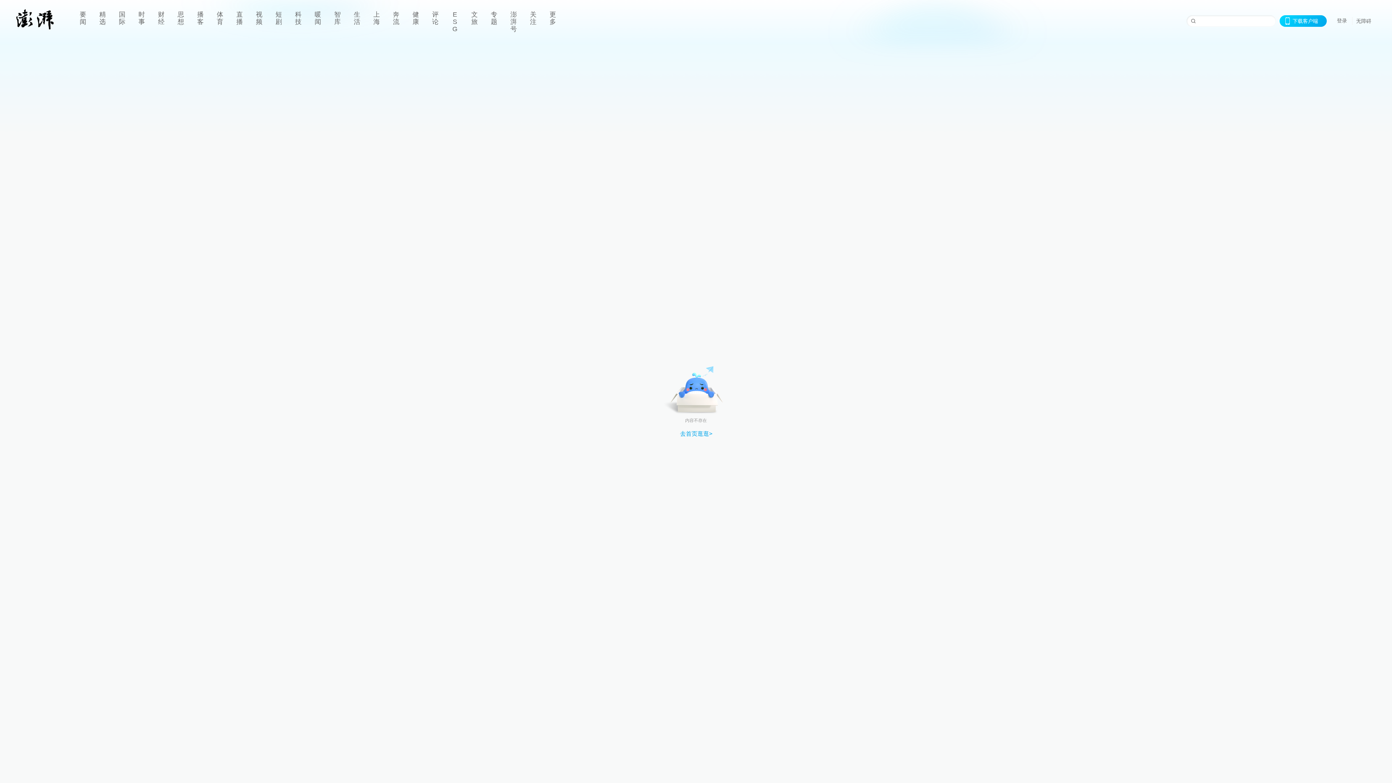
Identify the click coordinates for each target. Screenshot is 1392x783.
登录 (1342, 21)
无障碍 (1363, 21)
